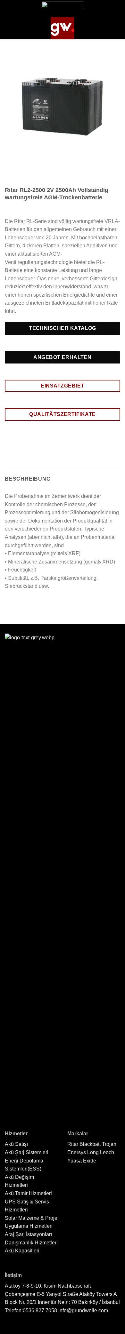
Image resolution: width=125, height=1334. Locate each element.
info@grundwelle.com (83, 1310)
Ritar (72, 1144)
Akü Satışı (16, 1144)
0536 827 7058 (40, 1310)
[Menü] (10, 28)
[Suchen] (116, 28)
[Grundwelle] (62, 28)
